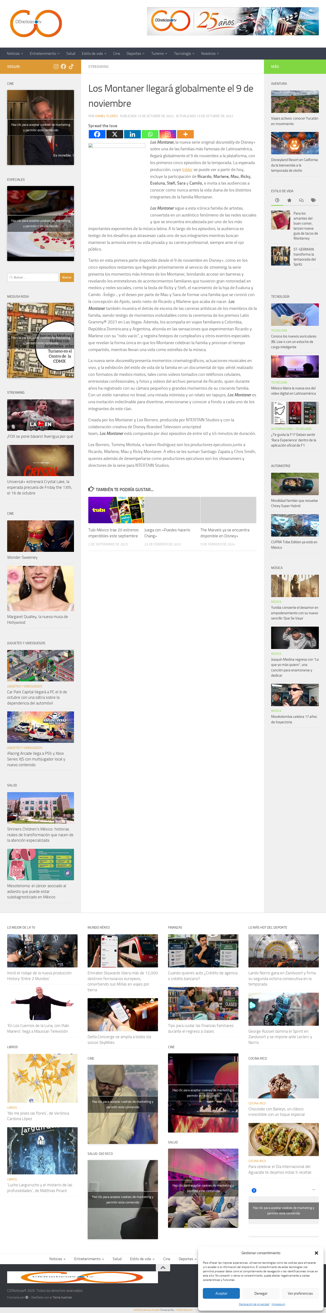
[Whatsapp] (150, 134)
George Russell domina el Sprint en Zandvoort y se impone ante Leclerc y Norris (280, 1037)
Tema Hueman (62, 1297)
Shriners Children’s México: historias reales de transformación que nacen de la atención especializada (40, 835)
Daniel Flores (106, 116)
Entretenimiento (43, 53)
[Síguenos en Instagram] (56, 66)
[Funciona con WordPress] (26, 1297)
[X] (114, 134)
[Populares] (289, 201)
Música (276, 602)
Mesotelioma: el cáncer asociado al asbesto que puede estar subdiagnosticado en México (36, 891)
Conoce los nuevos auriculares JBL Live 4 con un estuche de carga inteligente (293, 341)
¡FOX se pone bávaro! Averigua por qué (40, 436)
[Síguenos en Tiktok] (71, 66)
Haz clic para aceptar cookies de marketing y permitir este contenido (40, 127)
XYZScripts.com (184, 1310)
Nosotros (208, 53)
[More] (185, 134)
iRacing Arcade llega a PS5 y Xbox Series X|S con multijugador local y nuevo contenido (36, 759)
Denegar (261, 1293)
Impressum (278, 1304)
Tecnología (182, 53)
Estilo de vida (92, 53)
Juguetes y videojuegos (24, 686)
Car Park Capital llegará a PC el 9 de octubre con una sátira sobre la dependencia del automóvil (37, 697)
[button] (316, 1253)
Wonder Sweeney (22, 557)
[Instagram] (167, 134)
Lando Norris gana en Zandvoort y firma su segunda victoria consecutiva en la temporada (282, 978)
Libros (12, 1107)
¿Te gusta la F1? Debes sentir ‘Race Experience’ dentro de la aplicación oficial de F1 (293, 440)
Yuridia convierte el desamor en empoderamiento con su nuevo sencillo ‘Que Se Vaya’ (294, 612)
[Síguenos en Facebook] (63, 66)
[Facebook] (97, 134)
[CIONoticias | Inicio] (35, 24)
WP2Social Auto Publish (147, 1310)
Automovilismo (282, 429)
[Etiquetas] (313, 201)
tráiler (187, 169)
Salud (70, 53)
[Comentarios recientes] (301, 201)
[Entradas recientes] (277, 201)
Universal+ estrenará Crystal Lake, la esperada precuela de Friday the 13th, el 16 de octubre (39, 487)
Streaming (98, 66)
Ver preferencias (300, 1293)
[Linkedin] (132, 134)
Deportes (134, 53)
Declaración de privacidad (254, 1304)
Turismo (157, 53)
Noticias (13, 53)
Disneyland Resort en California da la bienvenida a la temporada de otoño (294, 165)
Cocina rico (257, 1103)
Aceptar (221, 1293)
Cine (116, 53)
